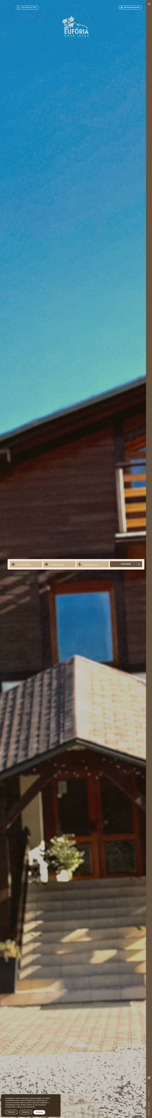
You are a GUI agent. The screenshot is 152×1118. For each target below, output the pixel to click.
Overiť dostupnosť (132, 7)
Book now (149, 1108)
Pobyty (149, 1091)
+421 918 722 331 (28, 8)
